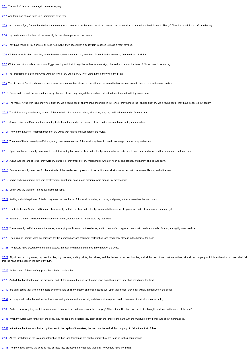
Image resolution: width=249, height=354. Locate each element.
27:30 (5, 289)
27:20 (5, 189)
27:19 (5, 180)
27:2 (4, 16)
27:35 (5, 338)
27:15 (5, 141)
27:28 (5, 270)
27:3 (4, 25)
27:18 (5, 170)
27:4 (4, 35)
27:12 (5, 112)
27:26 (5, 247)
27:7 (4, 64)
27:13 (5, 122)
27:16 (5, 151)
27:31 (5, 299)
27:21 (5, 199)
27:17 (5, 160)
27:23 (5, 218)
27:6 (4, 54)
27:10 (5, 93)
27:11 (5, 102)
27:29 (5, 280)
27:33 (5, 318)
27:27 (5, 257)
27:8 (4, 73)
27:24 (5, 228)
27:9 (4, 83)
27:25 (5, 238)
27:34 (5, 328)
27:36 (5, 347)
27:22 (5, 209)
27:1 (4, 6)
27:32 (5, 309)
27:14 (5, 131)
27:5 (4, 45)
